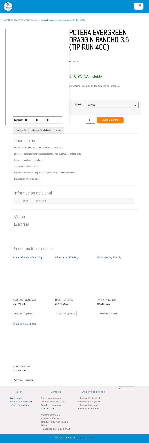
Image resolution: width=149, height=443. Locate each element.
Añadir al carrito (110, 120)
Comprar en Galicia (85, 437)
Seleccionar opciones (23, 313)
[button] (108, 7)
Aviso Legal (15, 398)
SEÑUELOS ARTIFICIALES (17, 20)
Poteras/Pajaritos (36, 20)
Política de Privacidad (20, 401)
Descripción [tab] (21, 130)
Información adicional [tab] (40, 130)
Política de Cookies (19, 405)
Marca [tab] (58, 130)
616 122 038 (47, 408)
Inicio (3, 20)
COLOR (77, 104)
